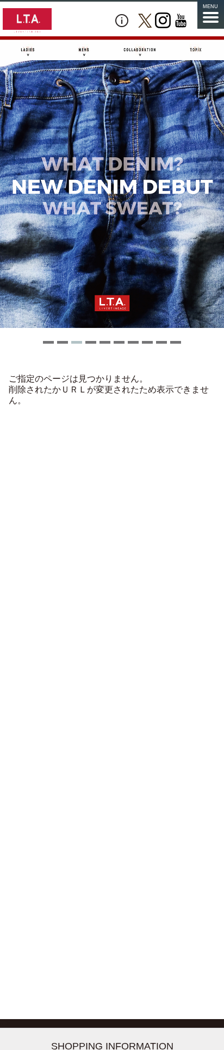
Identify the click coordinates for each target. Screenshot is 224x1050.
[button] (48, 342)
